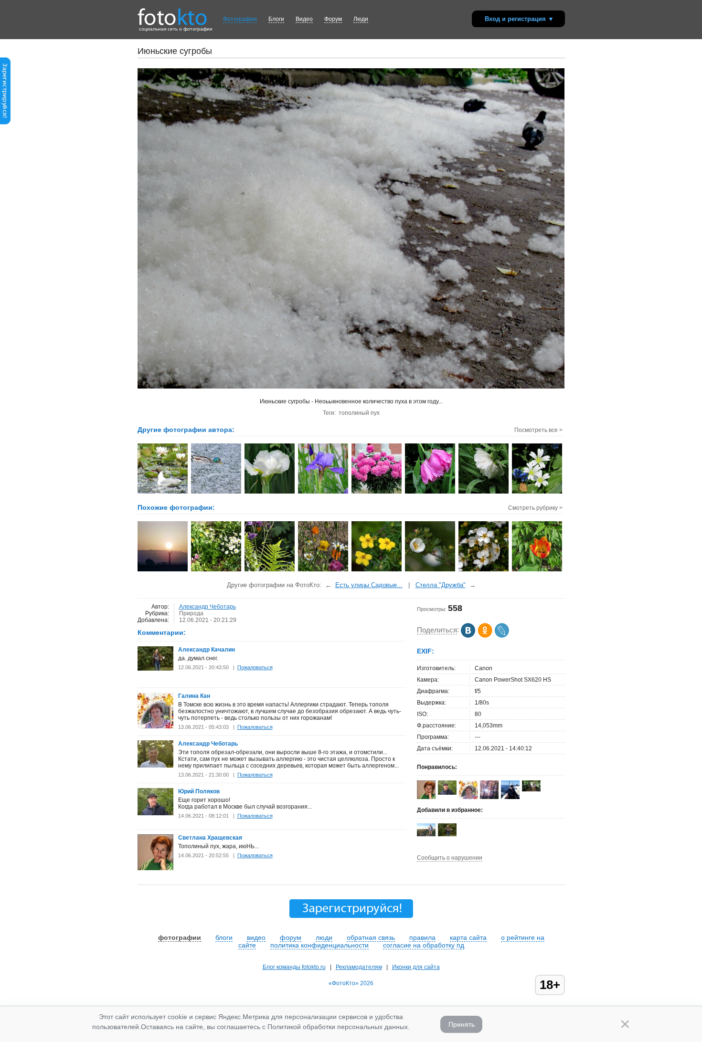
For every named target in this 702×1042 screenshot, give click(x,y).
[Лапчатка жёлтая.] (377, 570)
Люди (360, 19)
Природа (191, 613)
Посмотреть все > (538, 430)
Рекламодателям (359, 967)
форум (290, 937)
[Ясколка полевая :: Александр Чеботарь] (537, 492)
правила (422, 937)
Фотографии (240, 19)
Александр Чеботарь (207, 606)
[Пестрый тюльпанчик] (537, 570)
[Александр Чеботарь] (155, 765)
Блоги (276, 19)
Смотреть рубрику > (535, 508)
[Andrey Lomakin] (510, 797)
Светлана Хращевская (210, 837)
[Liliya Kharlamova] (531, 789)
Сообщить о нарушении (449, 857)
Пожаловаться (255, 667)
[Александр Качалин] (155, 668)
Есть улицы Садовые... (369, 585)
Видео (304, 19)
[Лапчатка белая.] (484, 570)
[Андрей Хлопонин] (426, 834)
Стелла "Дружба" (440, 585)
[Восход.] (163, 570)
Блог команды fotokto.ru (294, 967)
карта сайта (468, 937)
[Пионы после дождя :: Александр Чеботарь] (377, 492)
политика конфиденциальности (319, 945)
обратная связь (371, 937)
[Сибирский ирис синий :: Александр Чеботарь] (323, 492)
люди (324, 937)
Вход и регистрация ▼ (519, 18)
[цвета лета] (216, 570)
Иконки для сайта (416, 967)
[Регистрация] (5, 122)
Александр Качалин (206, 649)
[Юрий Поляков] (155, 813)
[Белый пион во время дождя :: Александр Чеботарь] (484, 492)
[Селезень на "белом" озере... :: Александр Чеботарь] (216, 492)
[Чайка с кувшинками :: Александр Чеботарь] (163, 492)
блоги (224, 937)
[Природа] (430, 570)
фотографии (179, 937)
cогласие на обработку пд (423, 945)
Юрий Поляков (199, 791)
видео (256, 937)
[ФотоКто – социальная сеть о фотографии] (172, 13)
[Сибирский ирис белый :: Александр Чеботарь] (270, 492)
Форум (333, 19)
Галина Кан (194, 696)
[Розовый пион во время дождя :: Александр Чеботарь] (430, 492)
